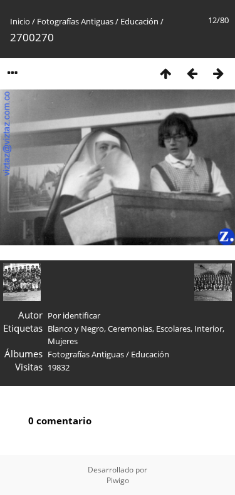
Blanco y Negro (76, 328)
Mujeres (63, 341)
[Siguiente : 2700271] (218, 72)
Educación (139, 21)
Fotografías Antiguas (75, 21)
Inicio (20, 21)
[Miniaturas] (165, 72)
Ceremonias (130, 328)
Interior (208, 328)
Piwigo (118, 480)
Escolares (173, 328)
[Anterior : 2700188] (192, 72)
